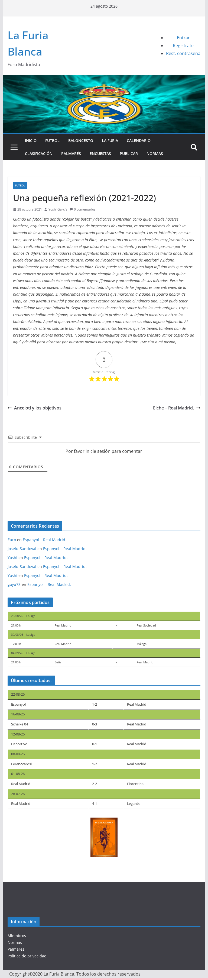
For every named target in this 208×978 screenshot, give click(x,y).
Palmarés (71, 153)
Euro (12, 539)
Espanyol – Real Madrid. (44, 539)
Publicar (129, 153)
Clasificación (39, 153)
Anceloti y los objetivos (37, 408)
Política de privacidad (27, 955)
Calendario (139, 140)
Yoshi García (57, 209)
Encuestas (100, 153)
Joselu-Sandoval (22, 548)
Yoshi (12, 557)
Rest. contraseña (183, 53)
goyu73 (14, 584)
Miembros (17, 935)
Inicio (31, 140)
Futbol (52, 140)
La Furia (110, 140)
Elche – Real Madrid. (173, 408)
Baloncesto (80, 140)
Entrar (183, 38)
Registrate (183, 46)
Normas (155, 153)
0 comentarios (85, 209)
